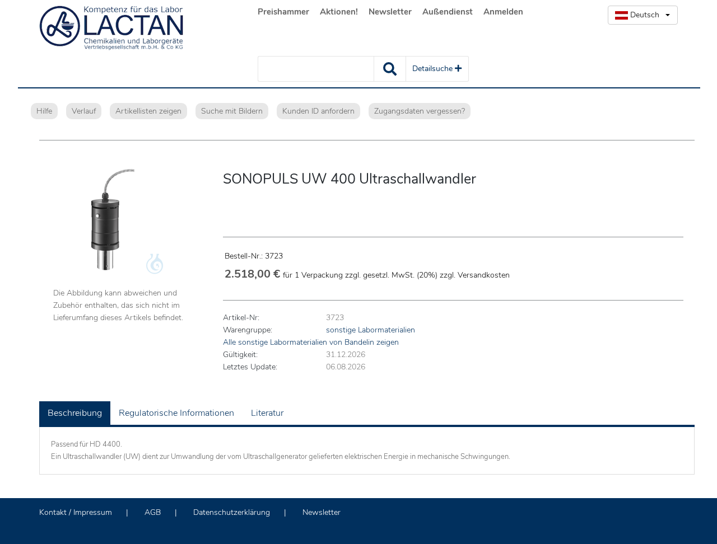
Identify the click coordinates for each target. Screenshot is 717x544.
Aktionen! (339, 11)
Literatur (267, 413)
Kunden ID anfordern (318, 111)
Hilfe (44, 111)
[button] (643, 15)
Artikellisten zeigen (148, 111)
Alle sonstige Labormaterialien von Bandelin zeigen (311, 342)
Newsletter (390, 11)
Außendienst (447, 11)
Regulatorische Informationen (176, 413)
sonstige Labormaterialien (370, 330)
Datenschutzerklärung (231, 512)
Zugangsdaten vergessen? (419, 111)
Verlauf (84, 111)
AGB (153, 512)
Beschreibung (75, 413)
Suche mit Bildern (232, 111)
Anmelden (503, 11)
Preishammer (283, 11)
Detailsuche (433, 68)
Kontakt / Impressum (75, 512)
